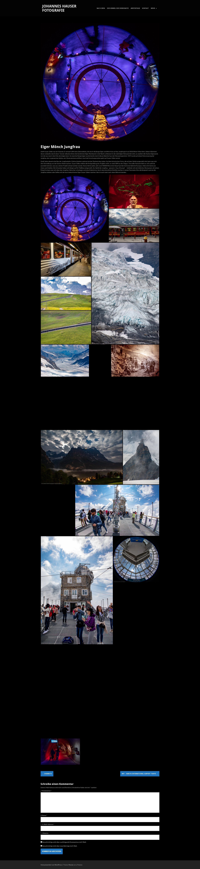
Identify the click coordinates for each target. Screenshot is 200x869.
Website (45, 833)
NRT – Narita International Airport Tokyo (140, 774)
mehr (153, 8)
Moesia (71, 865)
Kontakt (145, 8)
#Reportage (135, 8)
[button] (75, 208)
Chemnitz (47, 774)
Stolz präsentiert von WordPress (51, 865)
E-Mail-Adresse (48, 824)
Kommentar (46, 791)
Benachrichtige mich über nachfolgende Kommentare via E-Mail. (64, 842)
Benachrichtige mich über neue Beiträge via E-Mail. (59, 846)
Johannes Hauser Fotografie (59, 8)
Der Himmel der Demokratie (118, 8)
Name (44, 815)
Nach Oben (101, 8)
